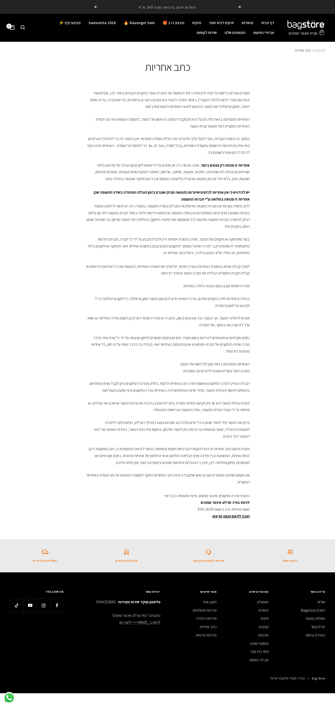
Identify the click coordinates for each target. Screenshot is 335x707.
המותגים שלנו (235, 32)
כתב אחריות (208, 626)
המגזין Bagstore (313, 610)
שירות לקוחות (206, 32)
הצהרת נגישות (315, 635)
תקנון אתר (210, 602)
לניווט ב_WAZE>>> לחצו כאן (139, 622)
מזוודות (247, 22)
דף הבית (267, 22)
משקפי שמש (260, 643)
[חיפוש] (23, 27)
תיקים (196, 22)
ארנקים (263, 635)
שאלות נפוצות (315, 618)
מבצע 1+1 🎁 (173, 22)
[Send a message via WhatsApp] (9, 698)
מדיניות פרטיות (206, 635)
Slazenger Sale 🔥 (139, 22)
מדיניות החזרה (206, 618)
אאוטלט (263, 602)
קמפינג (263, 626)
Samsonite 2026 (102, 22)
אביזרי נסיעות (263, 32)
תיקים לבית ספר (221, 22)
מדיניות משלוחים (205, 610)
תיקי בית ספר (259, 651)
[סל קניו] (12, 27)
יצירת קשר (318, 626)
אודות (321, 602)
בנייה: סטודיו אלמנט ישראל (287, 678)
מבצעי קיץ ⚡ (70, 22)
